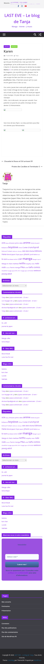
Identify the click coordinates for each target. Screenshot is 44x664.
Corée (25, 247)
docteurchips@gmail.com (10, 308)
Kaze (38, 254)
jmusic (27, 254)
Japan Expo (15, 254)
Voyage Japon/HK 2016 (13, 270)
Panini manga (15, 267)
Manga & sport (37, 259)
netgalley (28, 264)
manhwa (15, 264)
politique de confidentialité (18, 573)
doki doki (25, 251)
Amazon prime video (16, 243)
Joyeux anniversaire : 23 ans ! (18, 297)
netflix (22, 263)
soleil (26, 267)
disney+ (20, 251)
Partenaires (6, 606)
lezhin (15, 259)
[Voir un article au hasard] (39, 34)
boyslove (13, 247)
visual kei (4, 270)
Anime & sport (35, 243)
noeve (8, 267)
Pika (22, 267)
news (33, 264)
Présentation (6, 611)
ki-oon (4, 259)
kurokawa (10, 259)
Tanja (17, 56)
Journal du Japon (7, 326)
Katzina (4, 369)
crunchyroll (33, 247)
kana (35, 254)
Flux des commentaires (10, 632)
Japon (21, 254)
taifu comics (34, 267)
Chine (20, 248)
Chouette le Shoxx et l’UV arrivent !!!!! (18, 161)
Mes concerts (6, 602)
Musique (14, 46)
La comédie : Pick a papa (19, 3)
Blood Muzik (6, 354)
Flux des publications (9, 628)
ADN (3, 243)
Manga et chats (7, 264)
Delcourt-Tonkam (7, 251)
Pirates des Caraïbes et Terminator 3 (26, 166)
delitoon (14, 251)
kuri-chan (5, 372)
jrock (31, 254)
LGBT (20, 259)
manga (27, 259)
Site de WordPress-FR (9, 636)
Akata (7, 243)
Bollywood (5, 248)
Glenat (9, 254)
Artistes (7, 46)
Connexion (5, 624)
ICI (10, 70)
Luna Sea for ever (7, 357)
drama (31, 251)
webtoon (37, 270)
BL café (4, 323)
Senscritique (6, 342)
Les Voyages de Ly (8, 301)
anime (26, 242)
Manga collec (6, 338)
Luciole (4, 376)
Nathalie (4, 379)
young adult (7, 274)
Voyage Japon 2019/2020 (27, 270)
